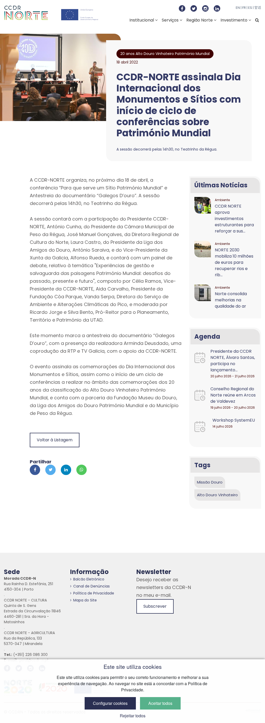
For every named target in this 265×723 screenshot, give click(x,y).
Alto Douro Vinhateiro (217, 495)
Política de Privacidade (93, 593)
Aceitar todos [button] (160, 703)
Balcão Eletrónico (88, 579)
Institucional (142, 20)
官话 (257, 7)
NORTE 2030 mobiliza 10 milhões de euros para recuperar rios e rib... (234, 262)
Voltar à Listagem (54, 440)
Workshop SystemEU (233, 420)
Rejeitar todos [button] (132, 716)
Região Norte (200, 20)
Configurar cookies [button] (110, 703)
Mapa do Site (85, 600)
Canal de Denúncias (91, 586)
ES (250, 7)
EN (238, 7)
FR (244, 7)
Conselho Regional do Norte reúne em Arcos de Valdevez (233, 395)
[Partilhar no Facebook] (35, 470)
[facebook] (182, 8)
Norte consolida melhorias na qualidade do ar (231, 300)
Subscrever (155, 606)
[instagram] (205, 8)
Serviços (171, 20)
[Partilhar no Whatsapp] (81, 470)
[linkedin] (217, 8)
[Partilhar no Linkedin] (66, 470)
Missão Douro (210, 482)
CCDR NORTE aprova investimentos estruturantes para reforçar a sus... (234, 218)
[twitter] (193, 8)
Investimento (234, 20)
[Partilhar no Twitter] (50, 470)
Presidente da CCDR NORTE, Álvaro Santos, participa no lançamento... (232, 360)
